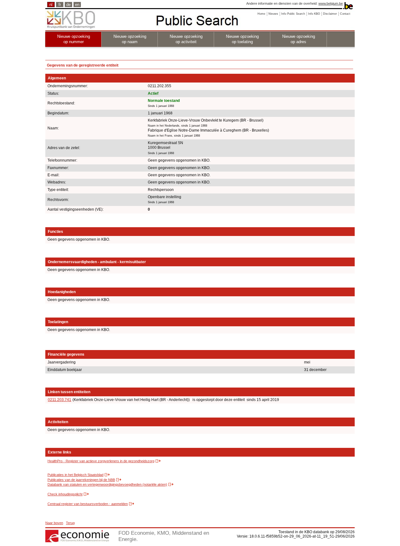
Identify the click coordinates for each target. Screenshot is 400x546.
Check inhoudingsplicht (65, 494)
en (77, 4)
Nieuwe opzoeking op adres (298, 39)
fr (59, 4)
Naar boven (54, 523)
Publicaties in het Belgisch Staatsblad (75, 475)
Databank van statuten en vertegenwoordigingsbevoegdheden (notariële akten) (107, 484)
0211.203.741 (59, 400)
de (68, 4)
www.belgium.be (330, 3)
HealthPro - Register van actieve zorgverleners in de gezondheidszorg (101, 461)
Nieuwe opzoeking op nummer (73, 39)
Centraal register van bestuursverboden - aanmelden (88, 504)
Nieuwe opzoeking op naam (129, 39)
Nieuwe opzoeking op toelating (242, 39)
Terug (70, 523)
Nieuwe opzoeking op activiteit (186, 39)
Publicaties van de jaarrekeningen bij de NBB (81, 480)
